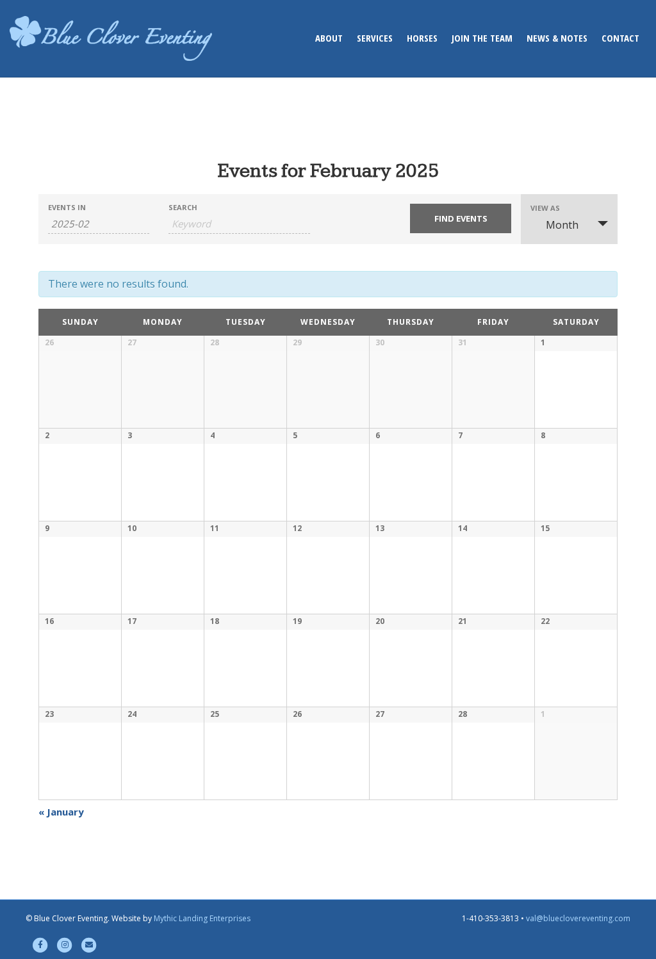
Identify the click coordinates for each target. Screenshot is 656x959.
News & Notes (557, 37)
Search (182, 207)
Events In (67, 207)
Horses (422, 37)
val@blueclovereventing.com (578, 918)
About (329, 37)
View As (545, 207)
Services (375, 37)
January (61, 811)
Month (562, 225)
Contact (620, 37)
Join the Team (482, 37)
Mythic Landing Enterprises (202, 918)
